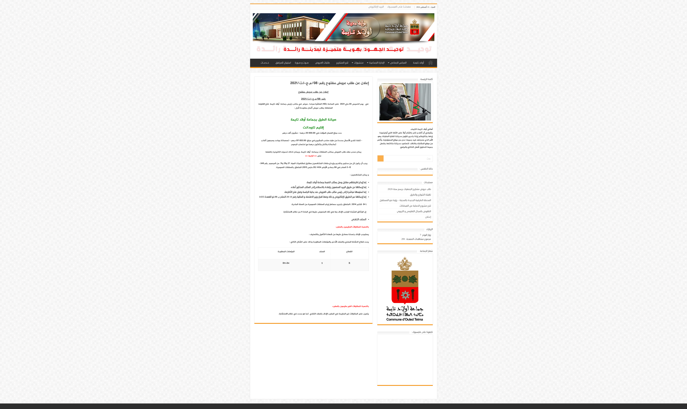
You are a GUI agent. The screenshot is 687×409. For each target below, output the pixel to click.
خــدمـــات (265, 62)
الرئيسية (430, 62)
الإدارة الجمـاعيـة (376, 62)
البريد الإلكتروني (376, 6)
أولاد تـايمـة (418, 62)
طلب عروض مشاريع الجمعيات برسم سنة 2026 (409, 189)
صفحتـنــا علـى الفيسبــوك (399, 6)
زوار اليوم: (426, 235)
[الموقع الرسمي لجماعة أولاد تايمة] (343, 35)
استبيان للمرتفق (283, 62)
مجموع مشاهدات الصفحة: (418, 239)
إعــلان (428, 217)
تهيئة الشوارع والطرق (420, 194)
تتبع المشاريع (342, 62)
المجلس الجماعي (398, 62)
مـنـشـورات (359, 62)
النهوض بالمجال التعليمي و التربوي (414, 211)
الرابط (311, 156)
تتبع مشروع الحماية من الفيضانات (415, 205)
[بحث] (380, 158)
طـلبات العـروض (322, 62)
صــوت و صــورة (302, 62)
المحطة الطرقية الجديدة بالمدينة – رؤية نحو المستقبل (405, 200)
